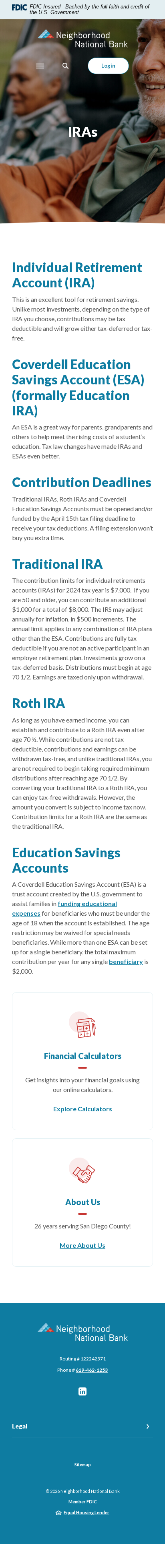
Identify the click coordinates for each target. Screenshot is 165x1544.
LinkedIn (82, 1391)
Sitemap (82, 1464)
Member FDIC (82, 1501)
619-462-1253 (92, 1370)
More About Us (82, 1245)
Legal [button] (19, 1426)
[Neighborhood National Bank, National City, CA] (83, 38)
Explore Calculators (82, 1109)
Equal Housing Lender (86, 1512)
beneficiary (126, 961)
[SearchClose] (65, 65)
